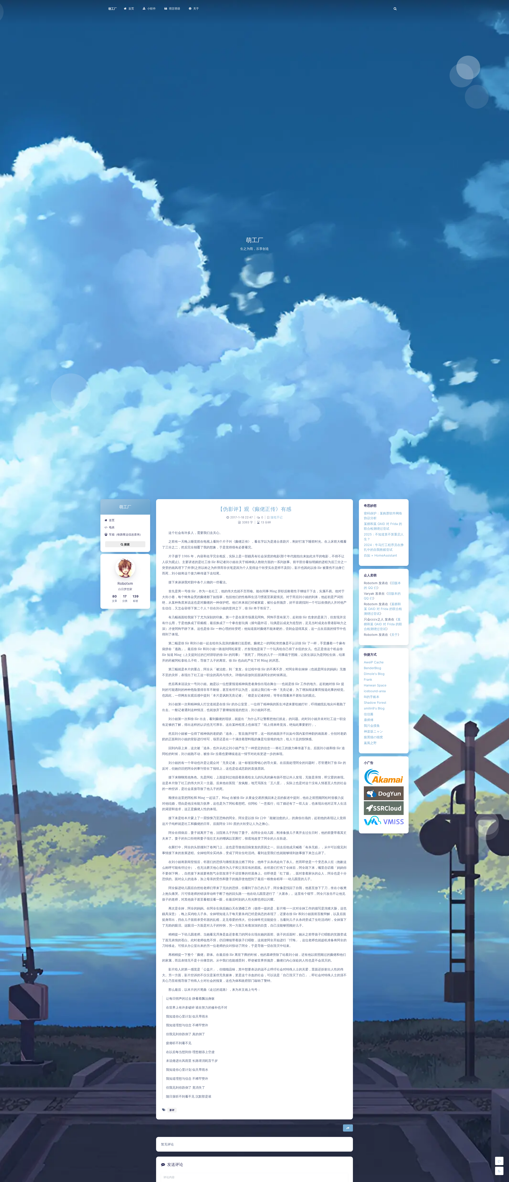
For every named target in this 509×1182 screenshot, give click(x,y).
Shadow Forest (375, 703)
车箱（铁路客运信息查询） (125, 534)
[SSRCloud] (384, 808)
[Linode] (384, 776)
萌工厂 (112, 8)
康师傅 (368, 720)
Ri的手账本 (371, 697)
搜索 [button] (126, 544)
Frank (368, 679)
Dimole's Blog (374, 674)
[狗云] (384, 793)
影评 (172, 1110)
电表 (112, 527)
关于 (394, 635)
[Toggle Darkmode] (499, 1171)
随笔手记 (277, 517)
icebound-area (375, 691)
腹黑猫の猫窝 (373, 737)
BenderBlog (372, 668)
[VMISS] (384, 820)
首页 (112, 520)
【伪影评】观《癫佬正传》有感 (254, 509)
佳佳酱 (368, 714)
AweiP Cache (374, 662)
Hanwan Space (375, 685)
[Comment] (499, 1161)
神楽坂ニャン (373, 731)
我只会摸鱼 (372, 726)
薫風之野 (370, 743)
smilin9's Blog (374, 708)
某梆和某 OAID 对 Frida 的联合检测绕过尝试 (383, 609)
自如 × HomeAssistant (380, 555)
